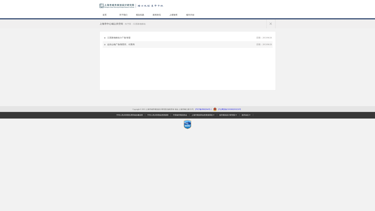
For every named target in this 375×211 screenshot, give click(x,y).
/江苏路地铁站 (139, 24)
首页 (105, 15)
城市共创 (190, 15)
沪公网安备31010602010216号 (229, 109)
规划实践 (140, 15)
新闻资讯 (157, 15)
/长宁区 (128, 24)
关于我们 (123, 15)
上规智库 (173, 15)
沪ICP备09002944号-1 (203, 109)
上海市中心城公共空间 (111, 24)
